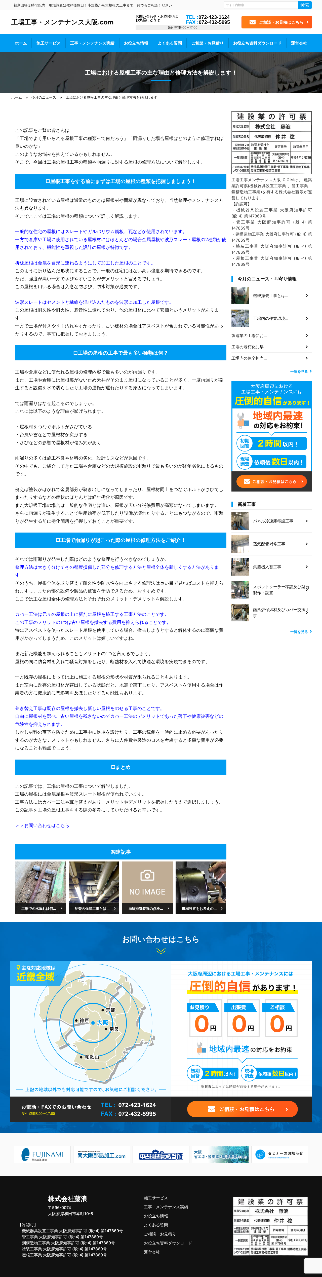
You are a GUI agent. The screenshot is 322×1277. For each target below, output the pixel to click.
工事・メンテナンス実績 (92, 43)
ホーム (21, 43)
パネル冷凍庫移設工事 (273, 520)
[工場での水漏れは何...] (40, 887)
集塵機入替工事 (267, 566)
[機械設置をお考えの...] (201, 887)
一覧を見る (299, 371)
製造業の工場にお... (249, 335)
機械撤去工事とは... (270, 295)
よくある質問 (170, 43)
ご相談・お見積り (207, 43)
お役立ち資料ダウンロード (257, 43)
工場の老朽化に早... (249, 346)
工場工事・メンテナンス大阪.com (62, 22)
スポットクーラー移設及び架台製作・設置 (281, 589)
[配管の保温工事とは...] (94, 887)
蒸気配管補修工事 (269, 543)
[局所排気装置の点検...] (147, 887)
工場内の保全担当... (249, 358)
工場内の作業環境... (270, 318)
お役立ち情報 (136, 43)
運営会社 (299, 43)
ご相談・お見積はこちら (281, 22)
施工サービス (48, 43)
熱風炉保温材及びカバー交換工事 (281, 612)
